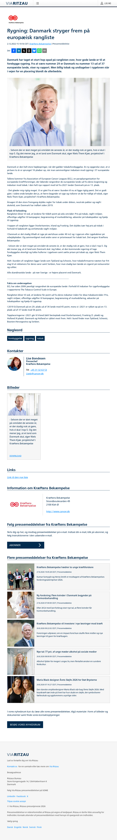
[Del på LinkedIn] (19, 50)
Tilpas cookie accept (16, 801)
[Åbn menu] (38, 3)
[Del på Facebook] (13, 50)
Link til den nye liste (17, 477)
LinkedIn (11, 796)
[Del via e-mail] (44, 50)
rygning (30, 338)
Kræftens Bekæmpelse (40, 44)
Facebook (21, 796)
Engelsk (18, 827)
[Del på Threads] (29, 50)
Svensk (32, 827)
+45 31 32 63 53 (39, 370)
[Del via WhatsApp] (39, 50)
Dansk (10, 827)
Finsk (39, 827)
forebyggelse (15, 338)
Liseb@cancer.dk (35, 373)
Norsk (25, 827)
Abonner (15, 545)
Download (15, 455)
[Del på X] (24, 50)
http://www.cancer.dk (58, 511)
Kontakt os (12, 766)
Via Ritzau (54, 766)
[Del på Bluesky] (34, 50)
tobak (40, 338)
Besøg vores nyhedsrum (25, 725)
